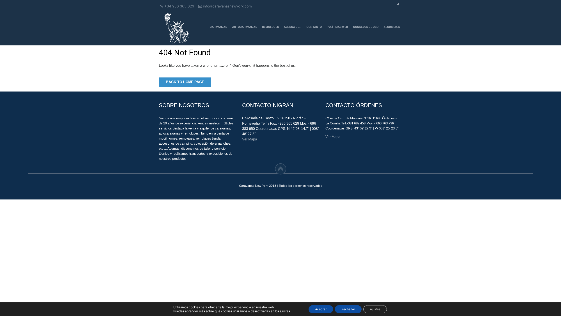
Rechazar (348, 309)
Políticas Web (337, 27)
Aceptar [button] (321, 309)
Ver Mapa (249, 139)
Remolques (270, 27)
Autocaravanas (244, 27)
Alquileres (391, 27)
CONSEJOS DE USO (365, 27)
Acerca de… (292, 27)
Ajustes (375, 309)
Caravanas (218, 27)
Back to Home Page (185, 82)
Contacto (314, 27)
